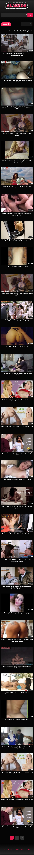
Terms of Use (8, 849)
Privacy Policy (19, 849)
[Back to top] (28, 849)
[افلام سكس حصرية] (17, 6)
